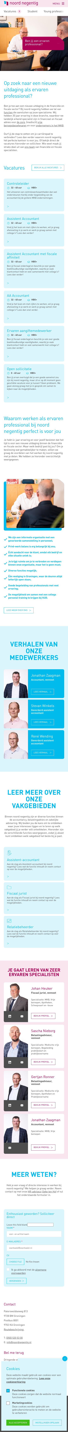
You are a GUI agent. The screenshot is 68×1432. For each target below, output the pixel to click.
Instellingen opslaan (47, 1422)
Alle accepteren (18, 1422)
